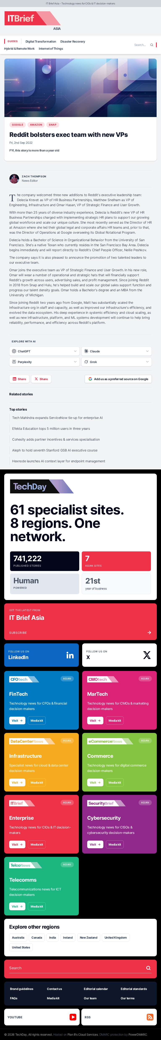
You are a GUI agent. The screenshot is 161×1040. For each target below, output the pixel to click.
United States (21, 947)
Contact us (54, 989)
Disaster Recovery (72, 41)
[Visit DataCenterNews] (32, 741)
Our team (90, 998)
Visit (15, 720)
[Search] (151, 44)
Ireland (68, 937)
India (52, 937)
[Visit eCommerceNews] (110, 741)
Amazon (36, 124)
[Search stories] (148, 968)
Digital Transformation (41, 41)
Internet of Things (51, 48)
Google (17, 124)
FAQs (13, 998)
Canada (36, 937)
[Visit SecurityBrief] (110, 803)
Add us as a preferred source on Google (121, 379)
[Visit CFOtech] (32, 679)
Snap (52, 124)
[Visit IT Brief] (32, 803)
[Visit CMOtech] (110, 679)
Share (22, 379)
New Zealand (88, 937)
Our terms (128, 998)
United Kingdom (116, 937)
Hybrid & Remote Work (19, 48)
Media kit (37, 720)
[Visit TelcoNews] (32, 865)
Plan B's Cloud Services (83, 1034)
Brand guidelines (21, 989)
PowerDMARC (138, 1034)
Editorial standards (134, 989)
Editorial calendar (96, 989)
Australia (18, 937)
